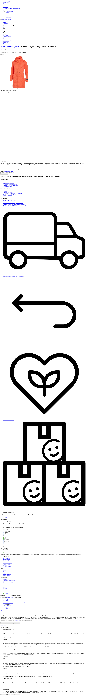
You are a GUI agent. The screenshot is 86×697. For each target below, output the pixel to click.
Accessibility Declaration (8, 603)
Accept (2, 622)
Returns (7, 12)
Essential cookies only (9, 622)
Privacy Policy (6, 600)
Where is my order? (9, 11)
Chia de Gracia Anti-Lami (8, 201)
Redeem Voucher (6, 575)
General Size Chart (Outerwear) (8, 172)
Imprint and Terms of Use (8, 599)
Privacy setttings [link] (6, 604)
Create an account (6, 27)
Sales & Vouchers (6, 564)
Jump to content (6, 2)
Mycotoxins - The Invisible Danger (10, 184)
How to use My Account (8, 560)
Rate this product (4, 173)
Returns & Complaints (7, 563)
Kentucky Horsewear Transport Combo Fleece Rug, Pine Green (16, 205)
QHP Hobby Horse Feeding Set (9, 200)
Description (4, 161)
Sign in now (5, 23)
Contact (4, 587)
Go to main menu (6, 1)
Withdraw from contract (5, 610)
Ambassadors (5, 581)
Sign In (4, 570)
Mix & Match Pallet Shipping (9, 580)
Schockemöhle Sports (10, 46)
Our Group (5, 588)
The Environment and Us (8, 582)
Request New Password (8, 572)
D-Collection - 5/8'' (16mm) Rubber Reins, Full (12, 193)
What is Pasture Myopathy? (8, 186)
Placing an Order (6, 558)
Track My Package (7, 574)
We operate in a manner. (11, 8)
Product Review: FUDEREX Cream (10, 185)
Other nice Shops (6, 608)
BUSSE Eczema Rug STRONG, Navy (11, 194)
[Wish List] (4, 29)
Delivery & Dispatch (7, 561)
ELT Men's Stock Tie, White (8, 192)
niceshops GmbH (9, 597)
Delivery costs (8, 13)
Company (5, 607)
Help (4, 10)
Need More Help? (6, 565)
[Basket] (44, 32)
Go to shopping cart (7, 3)
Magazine (5, 579)
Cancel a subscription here (8, 605)
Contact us (8, 16)
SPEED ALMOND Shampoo (9, 195)
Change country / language (15, 595)
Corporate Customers (7, 566)
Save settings (3, 694)
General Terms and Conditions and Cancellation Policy (14, 601)
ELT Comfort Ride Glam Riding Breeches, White (13, 203)
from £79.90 (13, 5)
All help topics (8, 17)
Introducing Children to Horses (9, 181)
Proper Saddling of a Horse (8, 183)
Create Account (6, 571)
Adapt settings (17, 622)
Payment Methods (6, 559)
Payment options (9, 14)
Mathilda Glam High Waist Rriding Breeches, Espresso (14, 204)
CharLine (5, 191)
